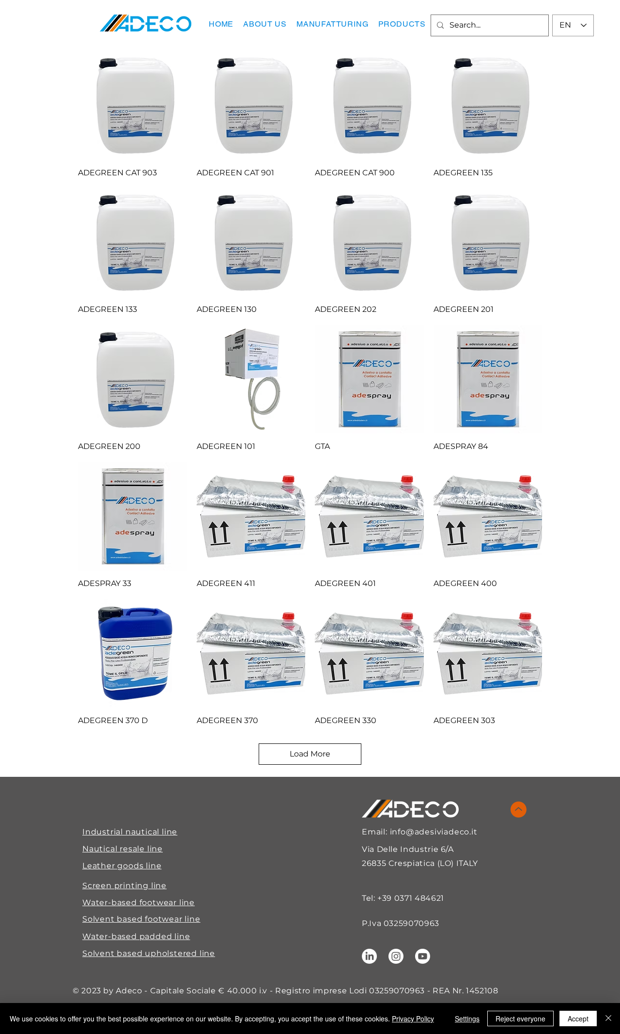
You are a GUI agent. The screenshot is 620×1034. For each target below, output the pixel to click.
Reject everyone (520, 1018)
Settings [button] (467, 1018)
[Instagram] (395, 956)
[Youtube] (422, 956)
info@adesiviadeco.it (434, 831)
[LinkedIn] (369, 956)
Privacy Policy (413, 1018)
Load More (310, 753)
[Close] (608, 1018)
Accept (578, 1018)
